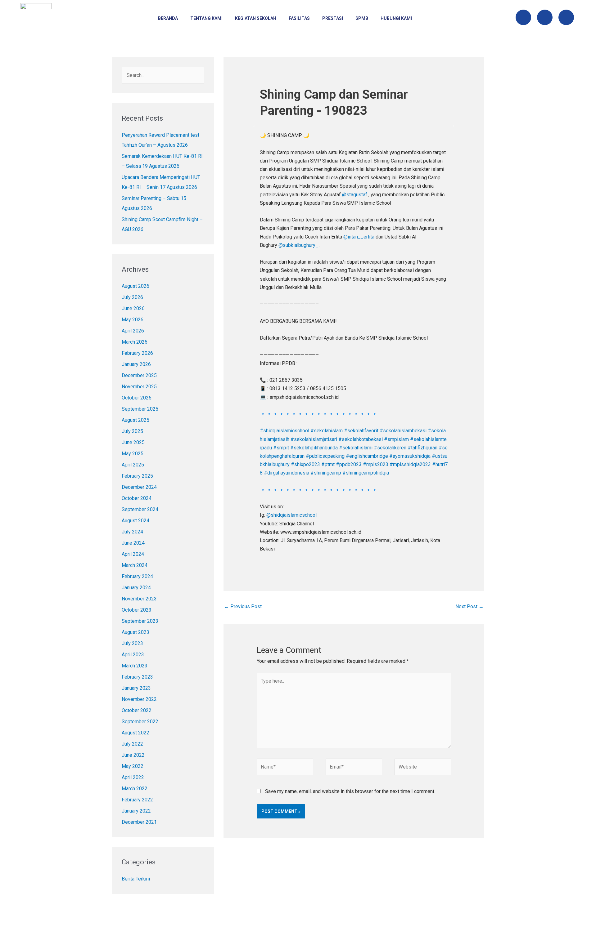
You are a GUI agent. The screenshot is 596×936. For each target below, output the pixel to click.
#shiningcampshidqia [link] (365, 473)
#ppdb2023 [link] (349, 464)
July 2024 (132, 532)
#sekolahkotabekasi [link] (360, 439)
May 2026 (132, 320)
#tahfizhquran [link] (422, 448)
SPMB (361, 18)
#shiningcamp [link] (325, 473)
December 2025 (139, 375)
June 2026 (133, 308)
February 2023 (137, 677)
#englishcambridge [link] (367, 456)
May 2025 (132, 454)
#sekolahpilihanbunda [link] (314, 448)
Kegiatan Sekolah (255, 18)
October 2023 (136, 610)
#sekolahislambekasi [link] (403, 431)
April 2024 (133, 554)
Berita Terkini (136, 879)
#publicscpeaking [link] (325, 456)
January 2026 (136, 364)
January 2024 (136, 588)
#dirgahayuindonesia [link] (286, 473)
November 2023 (139, 599)
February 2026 (137, 353)
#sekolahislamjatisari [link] (314, 439)
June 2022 (133, 755)
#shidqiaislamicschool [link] (284, 431)
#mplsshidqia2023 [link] (410, 464)
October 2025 (136, 398)
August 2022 (135, 733)
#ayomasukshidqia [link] (410, 456)
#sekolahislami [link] (355, 448)
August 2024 (135, 521)
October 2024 (136, 498)
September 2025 (140, 409)
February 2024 (137, 576)
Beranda (168, 18)
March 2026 (134, 342)
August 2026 (135, 286)
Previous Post (243, 606)
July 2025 (132, 431)
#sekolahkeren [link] (390, 448)
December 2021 (139, 822)
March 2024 (134, 565)
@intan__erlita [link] (358, 237)
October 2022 (136, 710)
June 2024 (133, 543)
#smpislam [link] (396, 439)
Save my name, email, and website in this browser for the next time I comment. (350, 791)
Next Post (469, 606)
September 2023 (140, 621)
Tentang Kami (206, 18)
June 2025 (133, 442)
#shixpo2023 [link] (305, 464)
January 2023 (136, 688)
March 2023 (134, 666)
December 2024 (139, 487)
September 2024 (140, 509)
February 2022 (137, 800)
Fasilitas (299, 18)
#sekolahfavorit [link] (361, 431)
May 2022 (132, 766)
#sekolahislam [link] (326, 431)
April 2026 (133, 331)
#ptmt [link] (328, 464)
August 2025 (135, 420)
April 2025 (133, 465)
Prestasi (332, 18)
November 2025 (139, 387)
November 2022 (139, 699)
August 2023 (135, 632)
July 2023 (132, 643)
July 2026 (132, 297)
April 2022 (133, 777)
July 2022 (132, 744)
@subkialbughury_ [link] (298, 245)
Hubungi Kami (396, 18)
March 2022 (134, 788)
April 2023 (133, 654)
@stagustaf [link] (354, 195)
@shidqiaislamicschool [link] (291, 515)
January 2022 (136, 811)
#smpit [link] (281, 448)
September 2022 (140, 721)
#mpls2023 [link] (375, 464)
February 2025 (137, 476)
